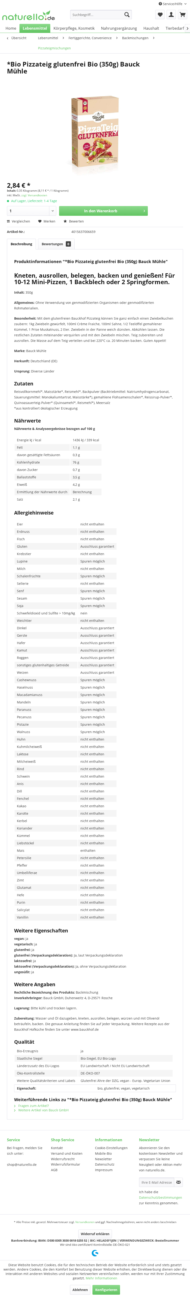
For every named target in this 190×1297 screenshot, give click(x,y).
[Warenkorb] (182, 14)
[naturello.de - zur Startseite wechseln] (28, 16)
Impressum (104, 1170)
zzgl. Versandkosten (34, 195)
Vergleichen (20, 221)
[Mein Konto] (171, 14)
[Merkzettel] (160, 14)
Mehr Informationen (101, 1278)
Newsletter (103, 1159)
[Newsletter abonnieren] (178, 1182)
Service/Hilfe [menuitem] (172, 4)
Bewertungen (55, 244)
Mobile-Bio (103, 1153)
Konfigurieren (106, 1289)
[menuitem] (101, 14)
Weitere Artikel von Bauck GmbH (43, 1110)
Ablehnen (80, 1289)
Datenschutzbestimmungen (160, 1197)
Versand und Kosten (66, 1153)
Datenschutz (104, 1164)
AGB (54, 1170)
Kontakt (57, 1148)
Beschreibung (21, 244)
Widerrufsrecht (63, 1159)
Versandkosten (85, 1222)
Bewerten (76, 221)
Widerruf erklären (95, 1234)
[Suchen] (127, 14)
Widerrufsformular (65, 1164)
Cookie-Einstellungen (111, 1148)
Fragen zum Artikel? (33, 1105)
